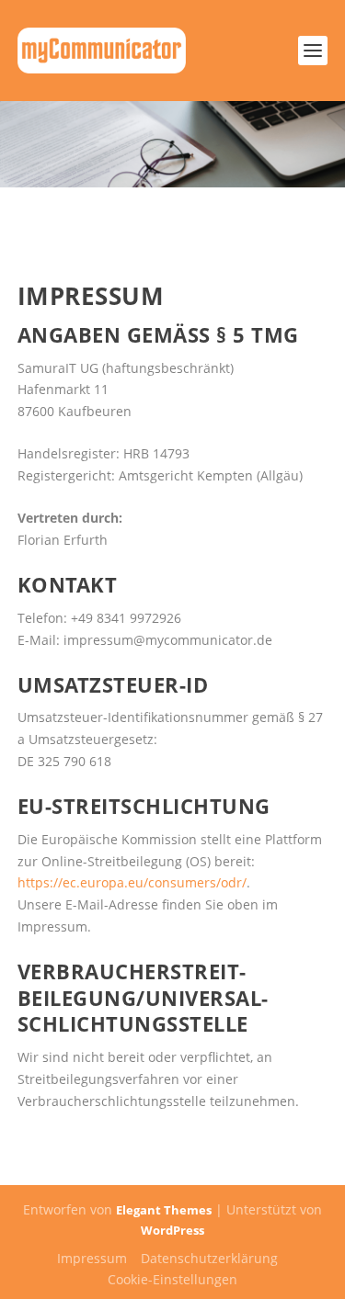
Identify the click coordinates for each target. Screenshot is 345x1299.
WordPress (172, 1230)
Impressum (92, 1258)
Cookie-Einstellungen (172, 1279)
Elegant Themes (164, 1210)
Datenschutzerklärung (209, 1258)
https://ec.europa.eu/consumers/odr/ (132, 882)
